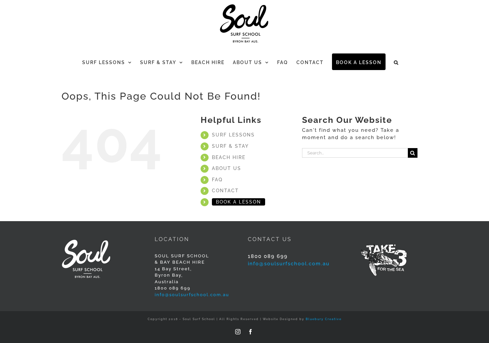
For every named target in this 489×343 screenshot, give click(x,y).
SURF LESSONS (233, 134)
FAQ (217, 179)
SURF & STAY (230, 146)
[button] (396, 61)
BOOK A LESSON (238, 202)
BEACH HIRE (228, 157)
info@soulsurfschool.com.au (192, 294)
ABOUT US (226, 168)
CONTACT (225, 190)
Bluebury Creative (324, 319)
